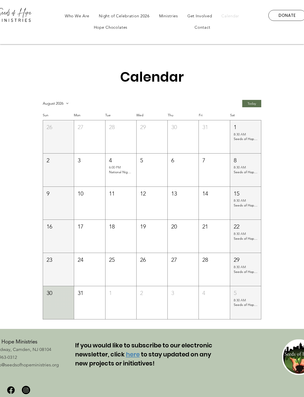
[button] (77, 16)
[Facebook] (11, 390)
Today (251, 103)
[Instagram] (26, 390)
